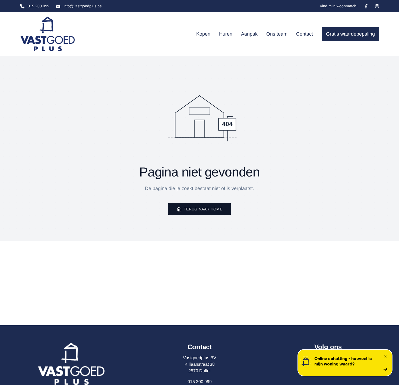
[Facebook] (366, 6)
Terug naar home (203, 209)
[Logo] (50, 34)
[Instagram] (377, 6)
